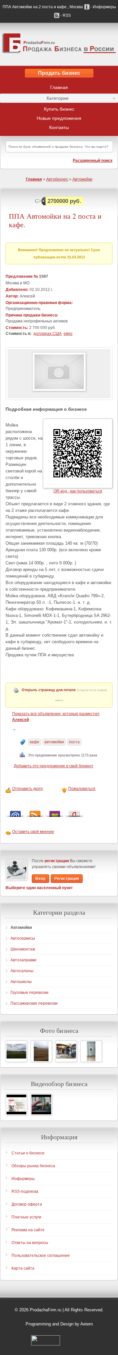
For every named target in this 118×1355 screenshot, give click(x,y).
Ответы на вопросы (29, 1242)
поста (74, 742)
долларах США (47, 333)
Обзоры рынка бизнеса (33, 1166)
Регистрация (66, 878)
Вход (40, 878)
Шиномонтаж (22, 949)
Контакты (59, 127)
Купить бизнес (59, 109)
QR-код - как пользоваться (77, 491)
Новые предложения (59, 118)
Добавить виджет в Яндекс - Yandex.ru (74, 812)
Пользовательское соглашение (40, 1255)
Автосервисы (22, 938)
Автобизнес (57, 179)
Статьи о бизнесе (28, 1153)
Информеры (23, 1178)
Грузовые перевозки (29, 992)
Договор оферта (26, 1204)
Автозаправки (23, 960)
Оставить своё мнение (33, 831)
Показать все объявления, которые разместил (55, 716)
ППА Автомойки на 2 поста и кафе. (55, 220)
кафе (34, 742)
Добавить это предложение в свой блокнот (53, 766)
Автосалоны (21, 971)
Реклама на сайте (28, 1230)
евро (68, 333)
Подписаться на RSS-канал (35, 812)
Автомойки (82, 179)
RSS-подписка (24, 1191)
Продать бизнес (59, 73)
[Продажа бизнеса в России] (59, 44)
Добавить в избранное (55, 812)
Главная (59, 87)
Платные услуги (26, 1217)
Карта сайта (22, 1268)
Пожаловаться (81, 788)
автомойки (54, 742)
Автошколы (21, 981)
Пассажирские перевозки (34, 1003)
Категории (34, 99)
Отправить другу (27, 788)
